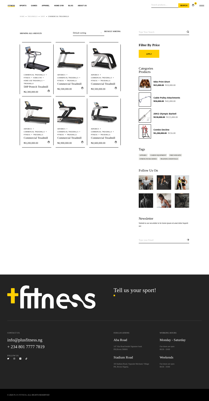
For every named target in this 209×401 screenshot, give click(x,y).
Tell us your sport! (135, 290)
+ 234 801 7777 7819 (26, 346)
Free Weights (175, 155)
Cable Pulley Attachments (166, 98)
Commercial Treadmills (34, 75)
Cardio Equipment (158, 155)
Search (183, 5)
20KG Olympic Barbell (164, 114)
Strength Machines (148, 159)
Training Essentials (169, 159)
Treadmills (29, 83)
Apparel (143, 155)
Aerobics (61, 75)
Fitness (27, 78)
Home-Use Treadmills (33, 81)
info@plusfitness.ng (24, 340)
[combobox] (112, 31)
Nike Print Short (161, 82)
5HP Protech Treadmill (36, 86)
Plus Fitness (20, 395)
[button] (49, 91)
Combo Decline (161, 130)
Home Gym (37, 78)
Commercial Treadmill (69, 83)
